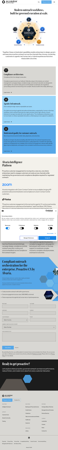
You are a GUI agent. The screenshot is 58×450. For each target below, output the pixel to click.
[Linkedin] (29, 437)
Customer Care (5, 414)
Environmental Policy (42, 441)
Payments (4, 441)
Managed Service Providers (48, 410)
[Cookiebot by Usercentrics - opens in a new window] (46, 211)
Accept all (47, 238)
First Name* (4, 303)
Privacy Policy (10, 441)
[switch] (22, 228)
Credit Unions (28, 410)
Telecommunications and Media (32, 416)
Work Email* (4, 310)
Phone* (31, 316)
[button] (38, 2)
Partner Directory (45, 413)
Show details (50, 233)
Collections (27, 413)
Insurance (27, 423)
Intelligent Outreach (6, 407)
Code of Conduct (33, 441)
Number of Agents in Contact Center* (10, 324)
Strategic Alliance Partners (47, 407)
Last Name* (32, 303)
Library (27, 431)
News (43, 427)
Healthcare (27, 419)
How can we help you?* (6, 331)
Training (4, 421)
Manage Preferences (29, 238)
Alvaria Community (6, 418)
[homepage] (7, 396)
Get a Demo (8, 347)
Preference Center (36, 354)
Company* (32, 310)
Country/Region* (5, 316)
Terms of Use (16, 441)
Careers (43, 424)
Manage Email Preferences (7, 443)
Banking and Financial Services (32, 407)
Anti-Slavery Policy (17, 443)
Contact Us (17, 400)
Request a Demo (47, 2)
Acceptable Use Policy (24, 441)
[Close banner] (55, 210)
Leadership (44, 421)
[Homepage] (9, 2)
